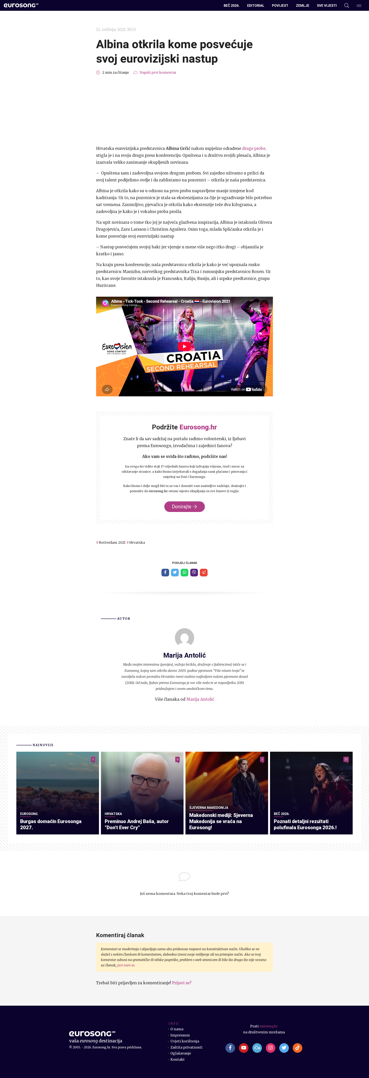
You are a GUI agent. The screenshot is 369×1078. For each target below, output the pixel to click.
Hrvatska (137, 542)
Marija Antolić (200, 699)
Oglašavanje (180, 1053)
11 (346, 759)
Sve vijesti (327, 5)
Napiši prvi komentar (158, 72)
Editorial (255, 5)
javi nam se (126, 965)
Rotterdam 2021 (112, 542)
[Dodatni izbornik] (359, 6)
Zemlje (302, 5)
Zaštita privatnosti (186, 1047)
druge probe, (254, 148)
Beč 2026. (231, 5)
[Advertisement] (184, 110)
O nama (176, 1029)
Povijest (280, 5)
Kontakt (177, 1059)
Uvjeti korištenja (184, 1041)
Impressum (180, 1035)
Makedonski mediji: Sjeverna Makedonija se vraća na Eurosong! (221, 821)
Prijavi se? (181, 982)
